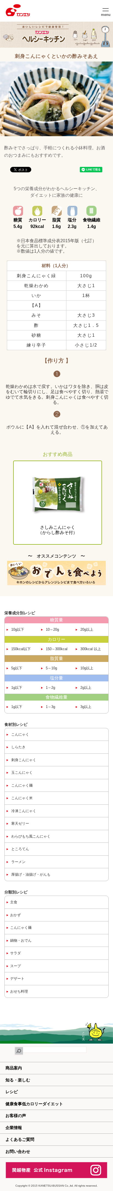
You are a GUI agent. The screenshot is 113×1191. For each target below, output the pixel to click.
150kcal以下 (20, 649)
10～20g (52, 629)
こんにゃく (19, 734)
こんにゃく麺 (21, 785)
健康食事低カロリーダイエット (34, 1103)
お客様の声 (15, 1115)
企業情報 (13, 1127)
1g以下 (16, 688)
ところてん (19, 849)
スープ (15, 966)
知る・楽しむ (17, 1080)
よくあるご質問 (19, 1139)
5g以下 (16, 668)
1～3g (50, 707)
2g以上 (85, 688)
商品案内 (13, 1068)
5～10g (51, 668)
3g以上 (85, 707)
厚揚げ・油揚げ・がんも (30, 874)
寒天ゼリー (19, 823)
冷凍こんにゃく (23, 811)
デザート (17, 978)
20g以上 (86, 629)
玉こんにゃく (21, 772)
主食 (13, 902)
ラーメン (18, 862)
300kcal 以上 (90, 649)
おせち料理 (19, 991)
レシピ (11, 1091)
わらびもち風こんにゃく (30, 836)
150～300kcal (56, 649)
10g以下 (17, 629)
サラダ (15, 953)
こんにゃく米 (21, 798)
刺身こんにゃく (23, 760)
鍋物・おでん (21, 940)
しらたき (18, 747)
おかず (15, 915)
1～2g (50, 688)
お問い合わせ (17, 1151)
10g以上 (86, 668)
